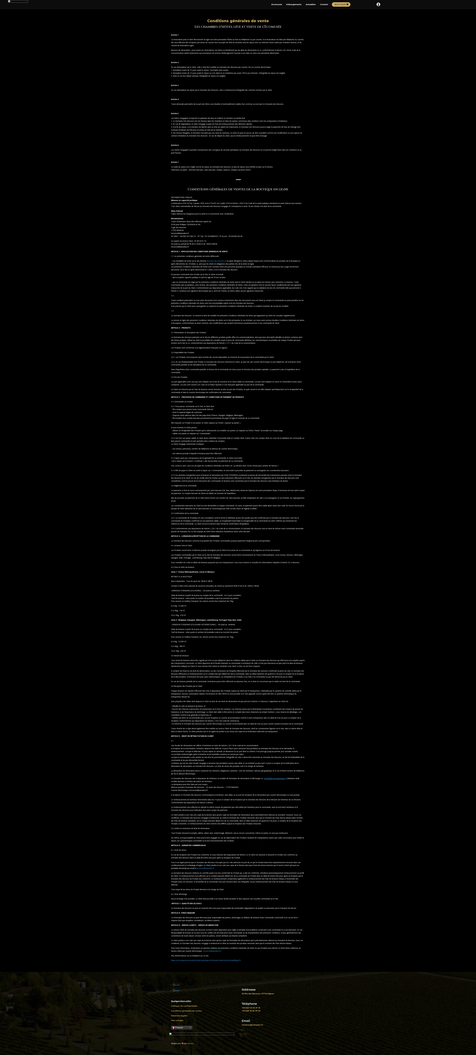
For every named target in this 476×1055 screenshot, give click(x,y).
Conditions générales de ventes (186, 1011)
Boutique (340, 4)
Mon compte (177, 1020)
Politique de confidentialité (184, 1006)
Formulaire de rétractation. (274, 778)
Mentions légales (179, 1015)
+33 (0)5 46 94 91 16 (251, 1008)
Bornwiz (190, 1043)
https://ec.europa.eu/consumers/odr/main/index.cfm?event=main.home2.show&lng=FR (206, 960)
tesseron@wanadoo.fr (205, 868)
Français (179, 1028)
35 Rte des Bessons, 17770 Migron (258, 994)
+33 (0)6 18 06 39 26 (251, 1011)
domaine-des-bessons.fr (216, 261)
